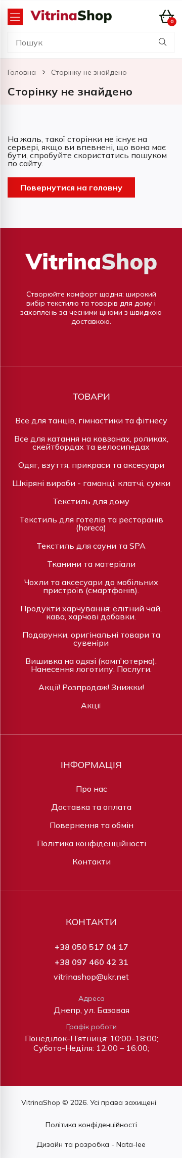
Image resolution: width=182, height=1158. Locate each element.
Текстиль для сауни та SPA (91, 546)
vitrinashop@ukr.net (91, 977)
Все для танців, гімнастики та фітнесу (91, 420)
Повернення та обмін (91, 825)
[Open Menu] (15, 17)
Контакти (91, 861)
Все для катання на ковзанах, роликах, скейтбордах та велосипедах (91, 443)
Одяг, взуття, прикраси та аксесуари (91, 465)
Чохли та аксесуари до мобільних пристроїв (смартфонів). (91, 586)
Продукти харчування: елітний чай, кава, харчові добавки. (91, 612)
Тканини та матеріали (91, 564)
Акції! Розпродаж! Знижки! (91, 687)
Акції (91, 705)
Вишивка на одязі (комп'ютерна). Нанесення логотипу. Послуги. (91, 665)
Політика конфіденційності (91, 843)
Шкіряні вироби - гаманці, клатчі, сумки (91, 483)
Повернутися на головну (71, 187)
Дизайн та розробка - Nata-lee (91, 1144)
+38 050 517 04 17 (91, 947)
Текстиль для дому (91, 501)
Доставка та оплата (91, 807)
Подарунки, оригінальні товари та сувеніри (91, 639)
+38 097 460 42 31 (91, 962)
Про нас (91, 789)
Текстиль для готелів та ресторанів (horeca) (91, 523)
